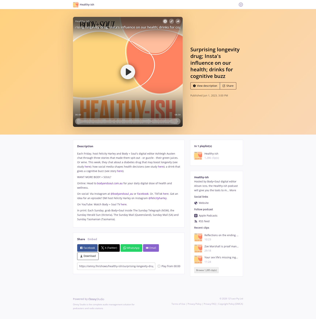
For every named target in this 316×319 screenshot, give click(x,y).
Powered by (81, 299)
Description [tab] (85, 146)
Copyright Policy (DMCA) (230, 303)
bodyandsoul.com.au (110, 183)
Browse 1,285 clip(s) (206, 270)
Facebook (142, 193)
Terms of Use (178, 303)
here (87, 166)
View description (207, 85)
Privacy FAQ (210, 303)
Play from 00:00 (170, 266)
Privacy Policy (194, 303)
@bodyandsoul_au (122, 193)
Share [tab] (81, 239)
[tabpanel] (128, 186)
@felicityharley (157, 198)
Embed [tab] (92, 239)
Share (230, 85)
